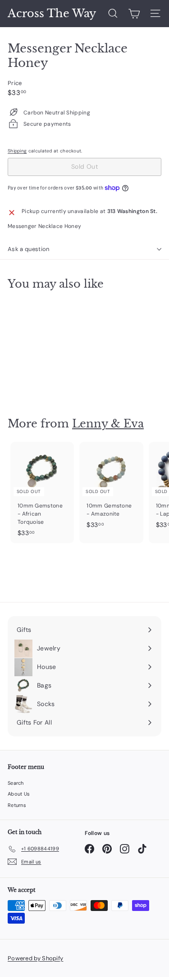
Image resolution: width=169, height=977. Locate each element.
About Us (19, 794)
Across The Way (52, 13)
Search (16, 783)
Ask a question (29, 249)
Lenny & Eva (108, 423)
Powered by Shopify (35, 958)
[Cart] (134, 13)
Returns (17, 805)
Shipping (17, 151)
